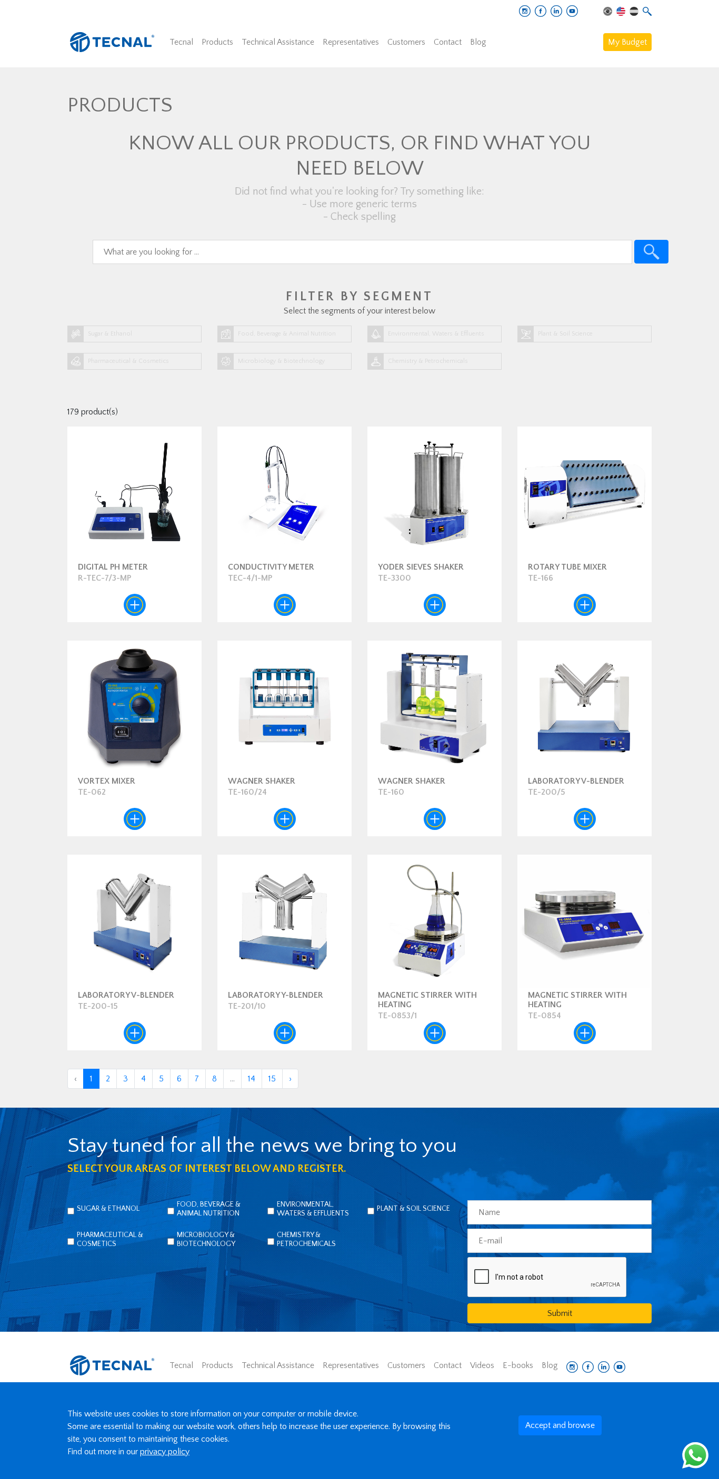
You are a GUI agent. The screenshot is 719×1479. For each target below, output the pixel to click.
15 (272, 1078)
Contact (448, 42)
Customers (406, 42)
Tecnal (181, 42)
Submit (559, 1313)
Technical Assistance (278, 42)
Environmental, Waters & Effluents (313, 1209)
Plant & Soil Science (413, 1208)
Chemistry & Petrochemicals (306, 1239)
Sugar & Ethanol (108, 1208)
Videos (482, 1365)
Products (217, 42)
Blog (478, 42)
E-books (518, 1365)
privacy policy (164, 1451)
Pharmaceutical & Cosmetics (110, 1239)
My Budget (627, 42)
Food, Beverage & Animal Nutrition (209, 1209)
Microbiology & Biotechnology (206, 1239)
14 (251, 1078)
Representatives (351, 42)
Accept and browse (560, 1425)
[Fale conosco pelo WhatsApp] (695, 1455)
